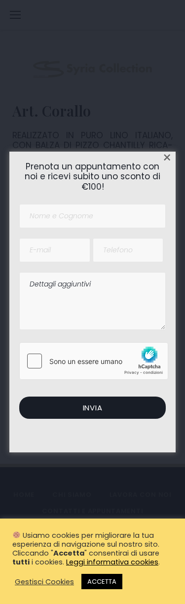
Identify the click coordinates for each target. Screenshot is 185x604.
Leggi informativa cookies (112, 562)
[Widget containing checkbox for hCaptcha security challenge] (93, 361)
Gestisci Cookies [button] (44, 581)
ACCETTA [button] (101, 581)
